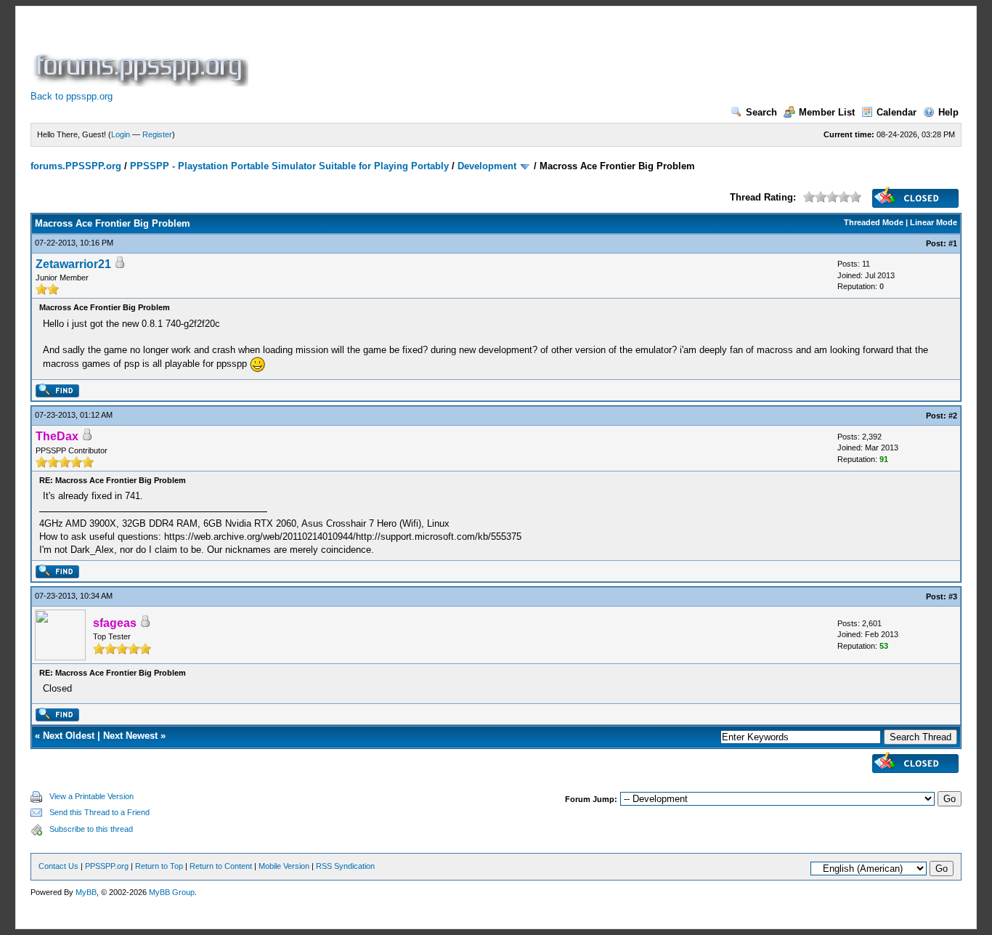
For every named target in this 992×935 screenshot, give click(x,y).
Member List (827, 112)
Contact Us (58, 866)
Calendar (896, 112)
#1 (952, 243)
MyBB (86, 892)
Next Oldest (68, 735)
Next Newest (130, 735)
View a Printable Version (91, 796)
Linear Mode (933, 222)
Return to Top (159, 866)
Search (761, 112)
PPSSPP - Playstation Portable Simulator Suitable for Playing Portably (289, 166)
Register (157, 134)
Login (120, 134)
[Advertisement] (515, 53)
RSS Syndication (345, 866)
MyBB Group (172, 892)
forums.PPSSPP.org (76, 166)
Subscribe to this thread (91, 829)
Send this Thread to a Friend (99, 812)
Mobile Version (284, 866)
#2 (952, 415)
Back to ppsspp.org (72, 96)
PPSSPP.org (107, 866)
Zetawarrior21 (73, 264)
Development (487, 166)
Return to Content (221, 866)
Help (948, 112)
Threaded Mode (873, 222)
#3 (952, 596)
